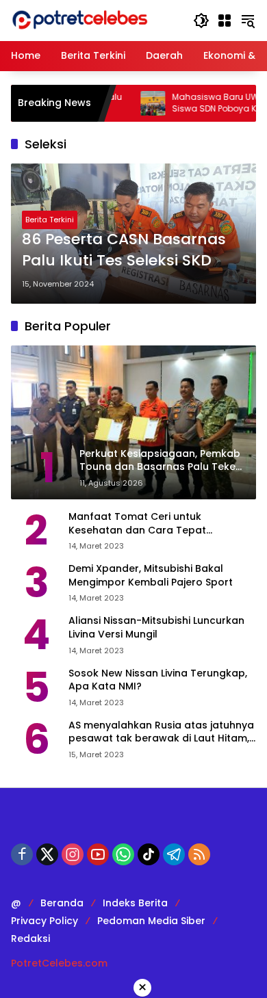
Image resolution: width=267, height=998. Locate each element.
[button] (201, 20)
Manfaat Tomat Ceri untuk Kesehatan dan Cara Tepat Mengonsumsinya (137, 523)
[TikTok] (149, 854)
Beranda (62, 903)
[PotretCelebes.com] (79, 20)
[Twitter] (47, 854)
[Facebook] (22, 854)
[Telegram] (174, 854)
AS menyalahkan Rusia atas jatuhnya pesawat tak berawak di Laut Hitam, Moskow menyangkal (161, 732)
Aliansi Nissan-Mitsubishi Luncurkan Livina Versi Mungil (156, 627)
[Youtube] (98, 854)
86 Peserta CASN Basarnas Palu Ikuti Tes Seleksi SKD (124, 250)
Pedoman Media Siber (151, 921)
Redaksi (30, 938)
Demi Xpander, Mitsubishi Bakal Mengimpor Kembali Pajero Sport (150, 575)
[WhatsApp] (123, 854)
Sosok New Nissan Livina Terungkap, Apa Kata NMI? (157, 680)
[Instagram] (73, 854)
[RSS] (199, 854)
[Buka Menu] (224, 20)
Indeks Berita (135, 903)
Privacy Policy (44, 921)
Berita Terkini (49, 219)
